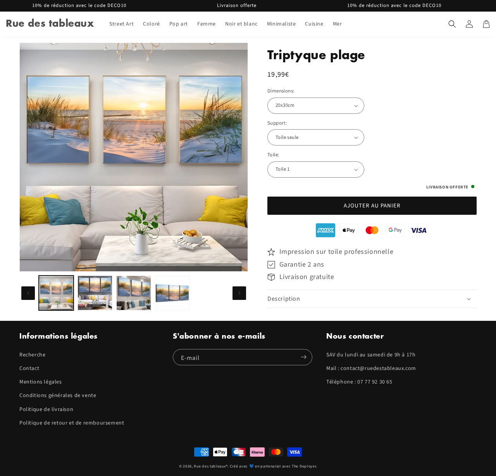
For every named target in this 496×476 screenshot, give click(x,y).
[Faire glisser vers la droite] (239, 293)
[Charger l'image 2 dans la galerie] (95, 293)
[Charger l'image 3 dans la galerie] (133, 293)
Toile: (273, 154)
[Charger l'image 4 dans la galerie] (172, 293)
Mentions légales (40, 382)
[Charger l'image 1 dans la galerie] (56, 293)
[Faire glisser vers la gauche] (28, 293)
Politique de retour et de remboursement (71, 423)
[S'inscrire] (303, 357)
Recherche (32, 355)
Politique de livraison (46, 409)
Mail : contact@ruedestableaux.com (371, 368)
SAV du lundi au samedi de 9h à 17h (370, 355)
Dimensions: (280, 90)
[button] (452, 24)
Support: (277, 123)
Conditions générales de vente (57, 395)
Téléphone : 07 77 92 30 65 (359, 382)
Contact (29, 368)
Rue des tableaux (210, 466)
